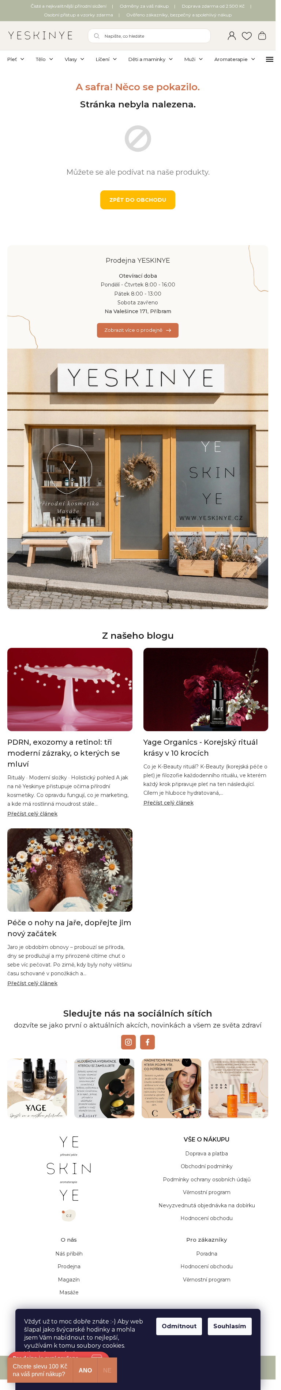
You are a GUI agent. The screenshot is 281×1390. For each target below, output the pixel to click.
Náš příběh (69, 1253)
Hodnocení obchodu (206, 1218)
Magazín (69, 1279)
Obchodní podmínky (207, 1166)
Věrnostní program (207, 1192)
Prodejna (68, 1266)
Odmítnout (179, 1326)
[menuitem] (18, 59)
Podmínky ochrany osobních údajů (207, 1179)
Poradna (206, 1253)
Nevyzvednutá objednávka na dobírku (206, 1205)
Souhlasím (229, 1326)
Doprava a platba (206, 1153)
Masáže (69, 1292)
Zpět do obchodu (137, 200)
